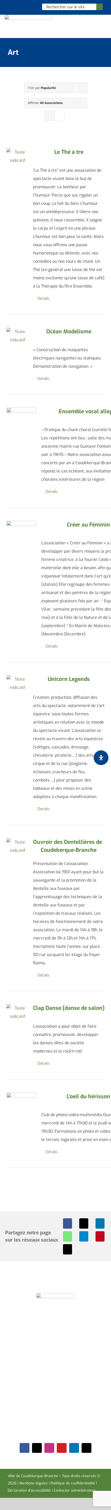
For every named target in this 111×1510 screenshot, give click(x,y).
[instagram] (49, 1448)
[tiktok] (86, 1448)
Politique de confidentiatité (73, 1483)
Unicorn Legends (69, 679)
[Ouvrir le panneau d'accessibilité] (101, 757)
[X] (84, 1223)
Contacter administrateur (75, 1490)
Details (43, 298)
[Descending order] (82, 87)
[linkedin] (74, 1448)
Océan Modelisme (68, 331)
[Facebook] (67, 1223)
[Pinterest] (100, 1236)
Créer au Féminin (88, 524)
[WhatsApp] (67, 1236)
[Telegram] (84, 1236)
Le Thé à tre (68, 152)
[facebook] (24, 1448)
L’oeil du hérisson (88, 1096)
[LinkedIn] (100, 1223)
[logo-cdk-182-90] (27, 16)
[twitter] (37, 1448)
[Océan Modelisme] (17, 336)
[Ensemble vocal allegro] (21, 417)
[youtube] (62, 1448)
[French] (25, 6)
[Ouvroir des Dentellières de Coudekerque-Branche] (17, 846)
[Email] (67, 1249)
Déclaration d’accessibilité (29, 1490)
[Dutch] (12, 6)
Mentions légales (33, 1483)
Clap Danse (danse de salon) (69, 1008)
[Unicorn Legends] (17, 683)
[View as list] (60, 116)
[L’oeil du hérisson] (21, 1107)
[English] (18, 6)
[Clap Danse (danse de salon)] (17, 1012)
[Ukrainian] (32, 6)
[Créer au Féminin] (21, 536)
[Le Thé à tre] (17, 156)
